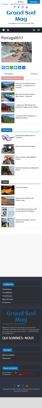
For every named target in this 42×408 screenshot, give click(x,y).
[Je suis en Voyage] (7, 187)
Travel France (7, 289)
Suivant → (35, 74)
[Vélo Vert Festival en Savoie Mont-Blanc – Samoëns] (7, 93)
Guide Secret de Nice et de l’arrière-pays (24, 199)
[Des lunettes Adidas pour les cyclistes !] (7, 135)
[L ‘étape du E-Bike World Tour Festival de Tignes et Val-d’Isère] (7, 104)
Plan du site (6, 358)
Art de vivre (6, 302)
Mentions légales (8, 355)
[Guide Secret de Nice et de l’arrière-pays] (7, 197)
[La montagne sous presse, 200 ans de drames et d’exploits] (7, 208)
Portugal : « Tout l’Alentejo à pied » (14, 4)
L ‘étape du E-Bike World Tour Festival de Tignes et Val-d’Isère (26, 106)
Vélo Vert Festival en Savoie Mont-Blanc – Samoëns (25, 95)
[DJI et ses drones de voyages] (7, 145)
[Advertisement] (21, 255)
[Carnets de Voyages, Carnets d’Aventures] (7, 219)
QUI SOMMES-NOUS (18, 338)
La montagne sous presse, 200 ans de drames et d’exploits (26, 210)
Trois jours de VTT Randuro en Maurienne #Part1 (25, 117)
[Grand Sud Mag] (3, 30)
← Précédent (7, 74)
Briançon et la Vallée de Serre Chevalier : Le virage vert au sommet (25, 85)
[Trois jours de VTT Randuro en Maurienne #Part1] (7, 115)
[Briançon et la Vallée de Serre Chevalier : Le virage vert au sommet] (7, 83)
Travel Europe (7, 296)
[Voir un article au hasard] (38, 30)
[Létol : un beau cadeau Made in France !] (7, 156)
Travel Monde (7, 293)
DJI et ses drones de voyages (25, 146)
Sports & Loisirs (7, 299)
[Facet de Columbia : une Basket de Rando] (7, 167)
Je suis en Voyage (21, 187)
